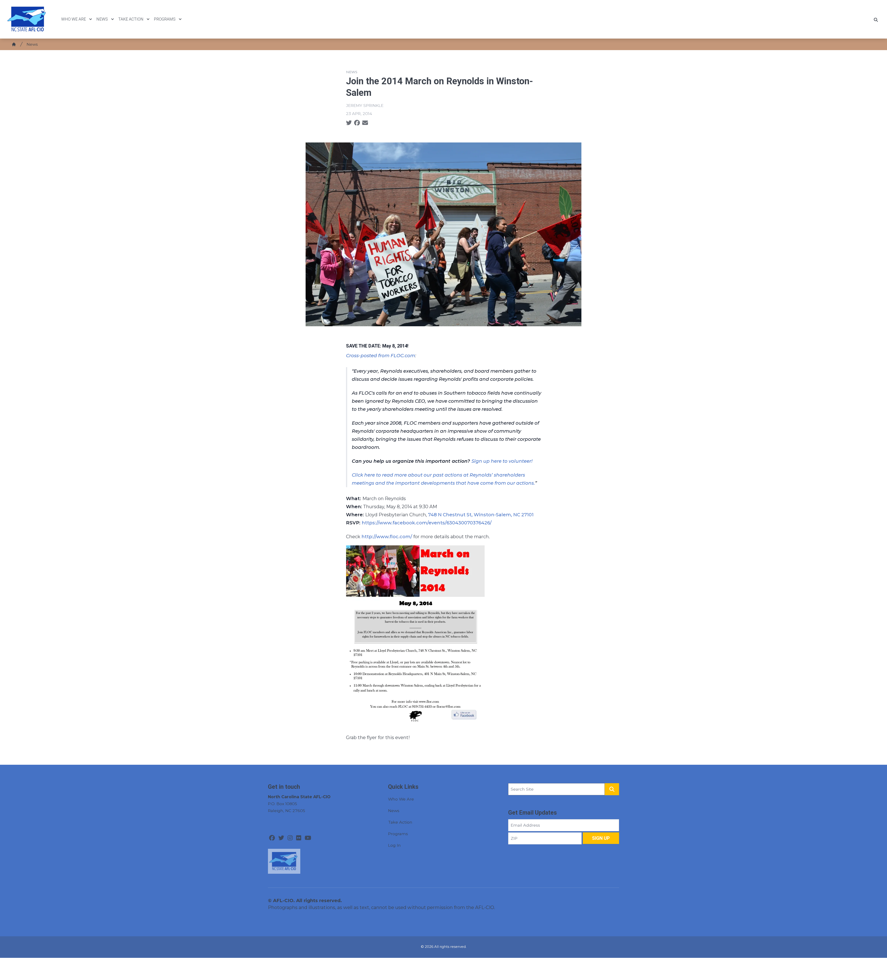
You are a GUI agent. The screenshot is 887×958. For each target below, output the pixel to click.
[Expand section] (90, 19)
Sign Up (601, 838)
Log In (394, 845)
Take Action (130, 19)
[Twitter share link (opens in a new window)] (349, 122)
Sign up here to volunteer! (501, 461)
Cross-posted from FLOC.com (380, 355)
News (102, 19)
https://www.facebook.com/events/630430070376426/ (427, 523)
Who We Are (73, 19)
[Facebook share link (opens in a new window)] (357, 122)
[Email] (365, 122)
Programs (165, 19)
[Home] (14, 44)
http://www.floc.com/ (386, 536)
